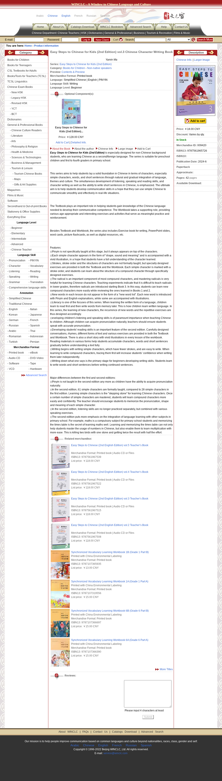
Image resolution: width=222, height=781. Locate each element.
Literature (17, 135)
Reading (35, 271)
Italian (33, 309)
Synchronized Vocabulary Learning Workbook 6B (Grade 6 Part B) (110, 610)
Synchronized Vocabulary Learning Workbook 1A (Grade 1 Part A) (109, 581)
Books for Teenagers (19, 65)
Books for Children (18, 59)
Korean (13, 314)
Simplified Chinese (20, 298)
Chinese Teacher (21, 249)
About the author (84, 148)
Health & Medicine (22, 152)
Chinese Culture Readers (26, 130)
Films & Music (182, 32)
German (13, 320)
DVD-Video (37, 358)
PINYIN (34, 260)
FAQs (85, 731)
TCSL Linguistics (17, 81)
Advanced (17, 244)
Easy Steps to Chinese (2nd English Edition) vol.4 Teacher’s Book (109, 471)
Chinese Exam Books (20, 86)
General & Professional (118, 32)
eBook (34, 352)
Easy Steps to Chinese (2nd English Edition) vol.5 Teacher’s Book (109, 445)
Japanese (36, 314)
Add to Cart (62, 142)
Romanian (15, 336)
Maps (17, 179)
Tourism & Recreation (159, 32)
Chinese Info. (184, 59)
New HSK (17, 92)
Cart (115, 39)
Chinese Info (105, 148)
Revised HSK (19, 103)
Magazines (13, 190)
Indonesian (36, 336)
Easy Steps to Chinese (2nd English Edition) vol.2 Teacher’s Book (109, 525)
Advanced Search (140, 26)
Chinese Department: (45, 32)
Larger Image (202, 59)
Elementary (18, 233)
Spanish (35, 325)
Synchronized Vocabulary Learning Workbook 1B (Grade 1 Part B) (110, 552)
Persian (34, 341)
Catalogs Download (82, 26)
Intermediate (18, 238)
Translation (36, 282)
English (66, 15)
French (34, 320)
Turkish (13, 341)
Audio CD (14, 358)
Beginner (16, 227)
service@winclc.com (115, 753)
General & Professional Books (25, 124)
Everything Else (16, 217)
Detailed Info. (79, 142)
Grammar (14, 282)
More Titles (166, 669)
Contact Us (181, 26)
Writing (34, 276)
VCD (12, 368)
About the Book (61, 148)
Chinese (53, 15)
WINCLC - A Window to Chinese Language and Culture (111, 4)
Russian (14, 325)
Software (12, 200)
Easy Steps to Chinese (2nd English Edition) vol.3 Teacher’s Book (109, 498)
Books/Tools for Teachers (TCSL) (26, 76)
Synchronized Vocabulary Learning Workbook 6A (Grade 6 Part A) (109, 640)
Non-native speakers (99, 68)
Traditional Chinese (20, 303)
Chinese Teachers (68, 32)
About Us (58, 26)
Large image (125, 148)
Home (40, 26)
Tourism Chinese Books (28, 173)
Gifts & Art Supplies (25, 184)
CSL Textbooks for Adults (22, 70)
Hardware (36, 368)
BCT (14, 114)
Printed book (16, 352)
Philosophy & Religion (24, 146)
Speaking (14, 276)
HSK (84, 32)
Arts (13, 141)
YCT (14, 108)
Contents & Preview (73, 72)
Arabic (12, 330)
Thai (32, 330)
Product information (46, 45)
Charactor (15, 265)
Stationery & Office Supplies (23, 211)
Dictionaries (95, 32)
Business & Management (26, 162)
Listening (14, 271)
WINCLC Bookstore (111, 26)
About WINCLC (68, 731)
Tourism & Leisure (22, 168)
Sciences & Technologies (26, 157)
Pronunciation (17, 260)
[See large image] (195, 90)
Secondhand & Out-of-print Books (27, 206)
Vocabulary (36, 265)
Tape (33, 363)
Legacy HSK (18, 97)
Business (139, 32)
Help (164, 26)
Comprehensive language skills (27, 287)
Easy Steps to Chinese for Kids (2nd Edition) (86, 64)
